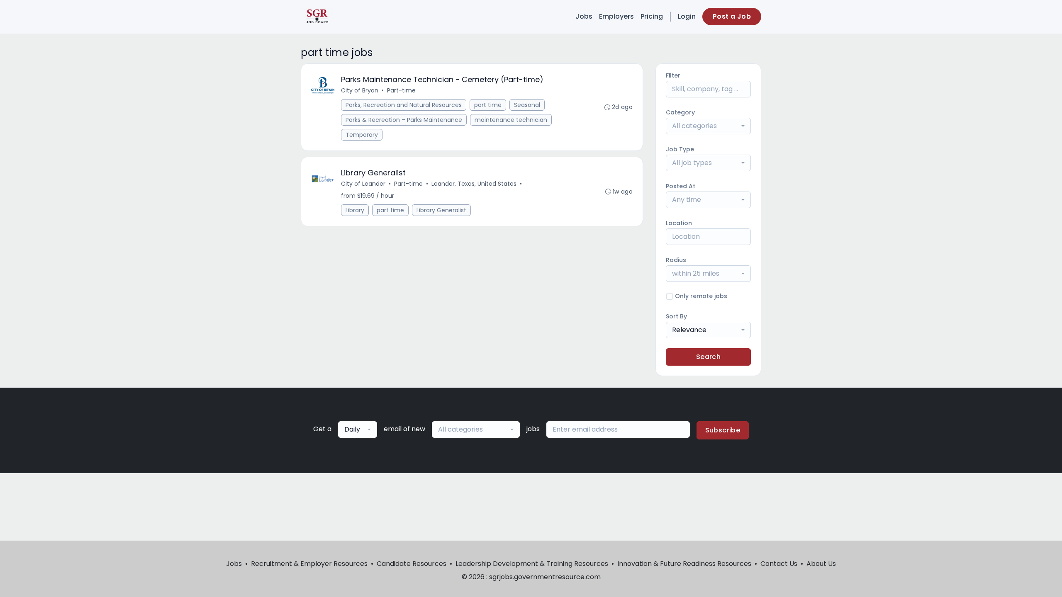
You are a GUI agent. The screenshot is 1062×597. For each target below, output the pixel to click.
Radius (676, 260)
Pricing (652, 16)
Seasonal (527, 105)
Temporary (362, 135)
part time (488, 105)
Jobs (583, 16)
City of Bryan (359, 90)
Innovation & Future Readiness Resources (684, 563)
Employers (616, 16)
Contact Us (778, 563)
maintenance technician (511, 120)
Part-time (401, 90)
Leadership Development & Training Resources (531, 563)
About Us (821, 563)
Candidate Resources (411, 563)
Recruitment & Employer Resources (309, 563)
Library (355, 210)
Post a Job (732, 16)
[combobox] (708, 126)
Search (708, 357)
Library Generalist (441, 210)
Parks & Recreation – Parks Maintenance (404, 120)
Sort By (676, 316)
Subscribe (722, 430)
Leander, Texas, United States (473, 184)
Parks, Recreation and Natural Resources (404, 105)
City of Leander (363, 184)
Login (687, 16)
